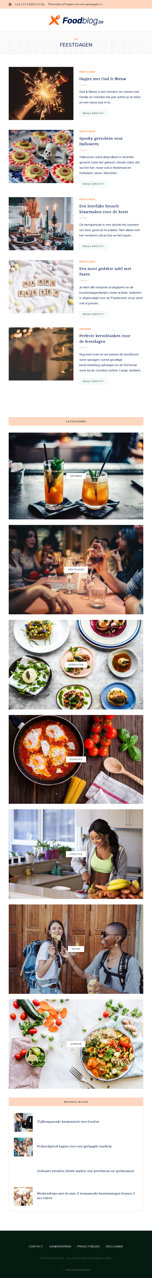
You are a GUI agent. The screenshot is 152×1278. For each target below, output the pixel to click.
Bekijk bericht (93, 113)
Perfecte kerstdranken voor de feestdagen (105, 338)
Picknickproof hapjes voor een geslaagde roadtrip (77, 4)
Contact (36, 1246)
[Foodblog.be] (76, 20)
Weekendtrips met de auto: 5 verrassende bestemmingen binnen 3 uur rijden (86, 1196)
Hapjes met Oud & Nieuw (102, 79)
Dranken (85, 329)
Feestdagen (87, 71)
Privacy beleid (88, 1246)
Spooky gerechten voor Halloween (101, 141)
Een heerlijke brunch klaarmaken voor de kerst (103, 209)
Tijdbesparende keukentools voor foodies (68, 1122)
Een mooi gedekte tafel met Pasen (105, 271)
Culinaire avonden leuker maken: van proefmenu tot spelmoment (85, 1171)
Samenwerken (60, 1246)
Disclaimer (114, 1246)
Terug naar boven (77, 1269)
